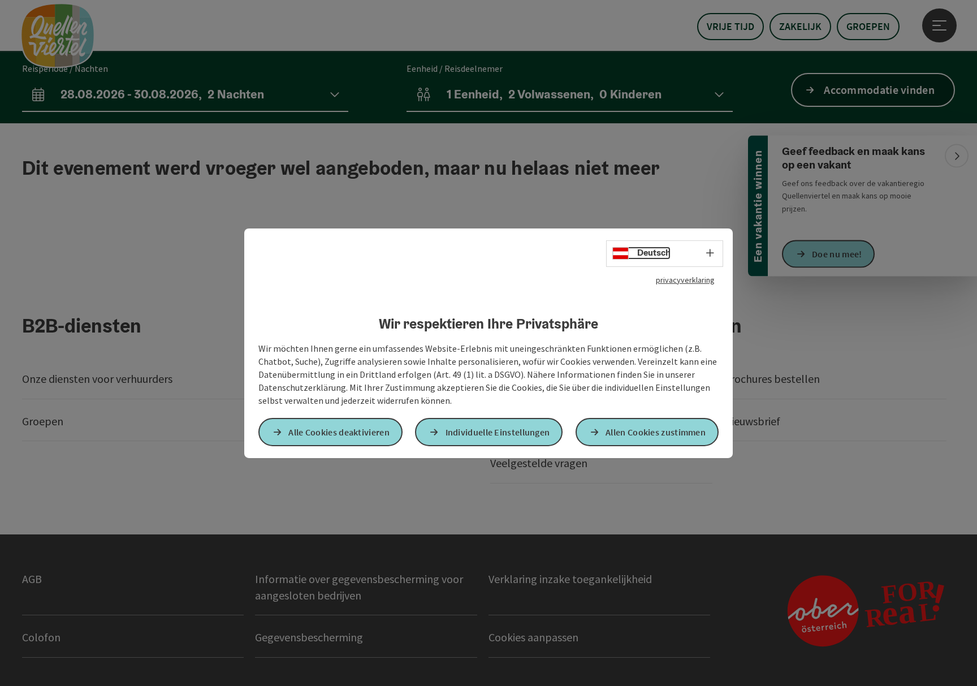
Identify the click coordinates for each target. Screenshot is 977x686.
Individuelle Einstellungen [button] (498, 432)
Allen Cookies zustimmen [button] (656, 432)
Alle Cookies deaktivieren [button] (339, 432)
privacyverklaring (685, 279)
